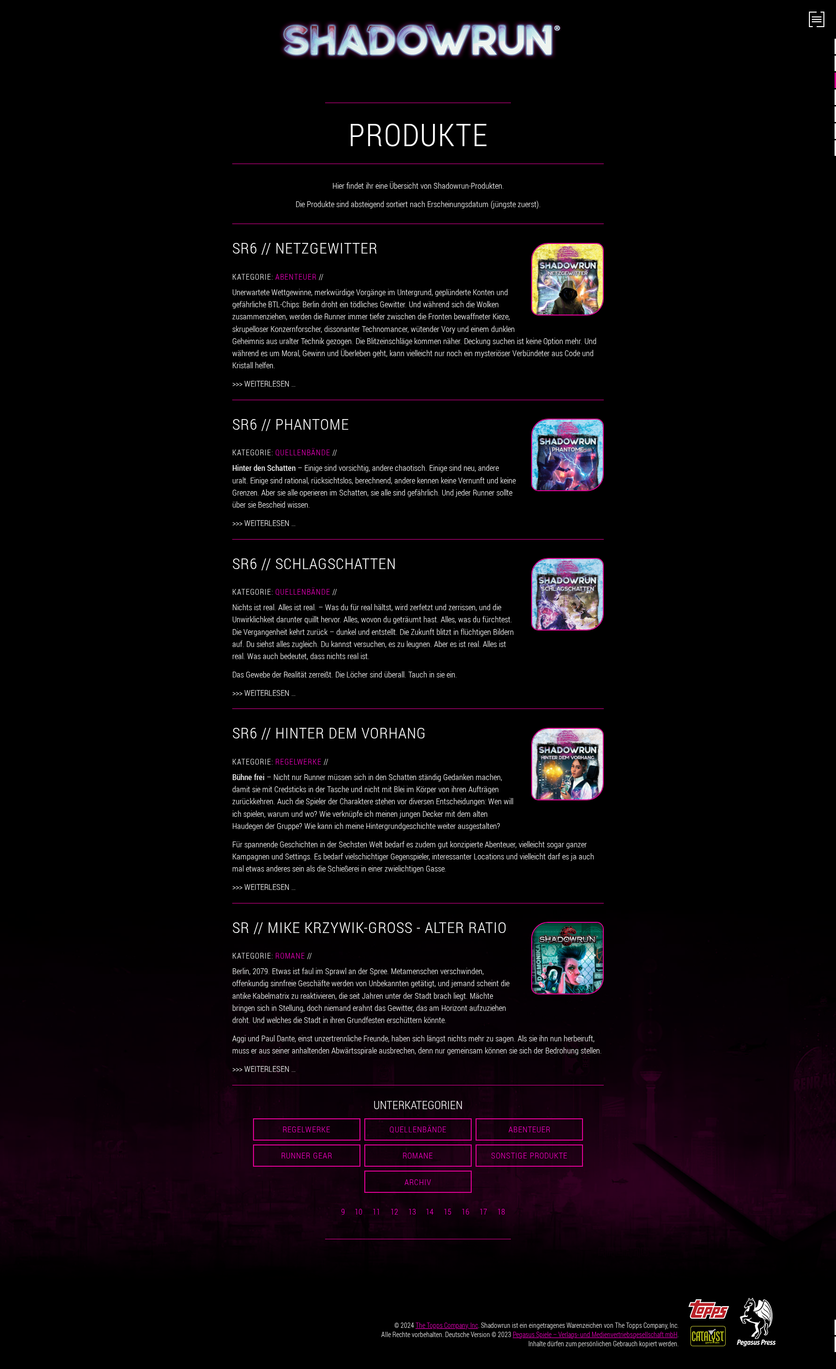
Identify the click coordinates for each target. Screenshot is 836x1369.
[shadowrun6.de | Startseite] (418, 39)
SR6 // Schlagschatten (314, 563)
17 (483, 1211)
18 (501, 1211)
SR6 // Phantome (290, 423)
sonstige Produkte (529, 1155)
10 (358, 1211)
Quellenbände (302, 452)
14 (429, 1211)
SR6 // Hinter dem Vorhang (329, 732)
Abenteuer (296, 276)
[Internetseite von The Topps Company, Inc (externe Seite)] (709, 1307)
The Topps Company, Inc (447, 1325)
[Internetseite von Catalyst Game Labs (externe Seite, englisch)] (708, 1334)
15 (447, 1211)
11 (376, 1211)
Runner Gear (306, 1155)
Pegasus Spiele (595, 1334)
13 (412, 1211)
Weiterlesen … (270, 383)
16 (465, 1211)
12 (394, 1211)
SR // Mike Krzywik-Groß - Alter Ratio (369, 927)
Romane (290, 955)
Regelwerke (298, 761)
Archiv (418, 1182)
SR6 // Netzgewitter (305, 247)
